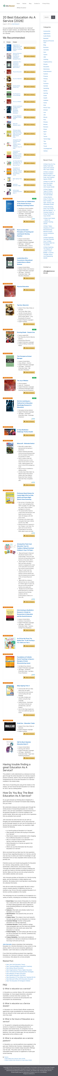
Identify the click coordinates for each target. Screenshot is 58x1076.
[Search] (53, 17)
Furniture (45, 83)
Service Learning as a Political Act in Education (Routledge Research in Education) (24, 404)
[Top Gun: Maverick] (9, 79)
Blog (30, 3)
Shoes (45, 129)
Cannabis (46, 49)
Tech (44, 134)
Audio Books (47, 36)
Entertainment (47, 71)
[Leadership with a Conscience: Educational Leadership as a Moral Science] (9, 64)
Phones (45, 122)
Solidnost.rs (32, 1073)
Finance (45, 76)
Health (45, 98)
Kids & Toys (46, 107)
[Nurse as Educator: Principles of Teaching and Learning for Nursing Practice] (9, 56)
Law (44, 112)
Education (46, 66)
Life (44, 115)
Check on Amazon (30, 47)
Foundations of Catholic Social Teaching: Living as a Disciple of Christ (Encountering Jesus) (25, 660)
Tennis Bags (46, 139)
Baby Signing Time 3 (23, 685)
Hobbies (45, 100)
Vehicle (45, 151)
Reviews (6, 1057)
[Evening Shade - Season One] (9, 86)
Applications (46, 33)
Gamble (45, 86)
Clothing (45, 59)
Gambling (46, 88)
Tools (44, 143)
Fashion (45, 74)
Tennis (45, 136)
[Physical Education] (9, 72)
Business (46, 47)
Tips (44, 141)
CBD (44, 57)
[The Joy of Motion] (9, 101)
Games (45, 90)
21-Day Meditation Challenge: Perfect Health (17, 117)
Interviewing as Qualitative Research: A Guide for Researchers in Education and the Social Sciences (25, 613)
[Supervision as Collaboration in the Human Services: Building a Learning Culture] (9, 47)
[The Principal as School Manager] (9, 94)
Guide (45, 95)
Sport (45, 131)
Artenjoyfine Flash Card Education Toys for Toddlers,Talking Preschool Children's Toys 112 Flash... (17, 144)
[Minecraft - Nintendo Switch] (9, 124)
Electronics (46, 69)
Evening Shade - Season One (26, 332)
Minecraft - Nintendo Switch (25, 443)
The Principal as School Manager (24, 357)
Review (24, 3)
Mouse (45, 117)
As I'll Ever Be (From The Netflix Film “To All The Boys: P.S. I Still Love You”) (26, 640)
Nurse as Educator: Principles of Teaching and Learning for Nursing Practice (17, 56)
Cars (44, 52)
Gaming (45, 93)
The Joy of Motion (17, 101)
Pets (44, 119)
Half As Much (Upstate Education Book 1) (17, 192)
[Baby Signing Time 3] (9, 179)
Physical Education (17, 71)
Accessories (46, 31)
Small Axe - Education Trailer (26, 723)
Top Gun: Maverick (17, 78)
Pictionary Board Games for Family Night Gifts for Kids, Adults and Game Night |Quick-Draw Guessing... (25, 496)
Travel (45, 146)
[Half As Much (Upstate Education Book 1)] (9, 191)
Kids (44, 105)
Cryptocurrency (47, 62)
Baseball (45, 38)
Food (44, 81)
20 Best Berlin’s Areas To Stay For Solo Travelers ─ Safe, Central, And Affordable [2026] (48, 200)
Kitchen (45, 110)
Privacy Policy (46, 3)
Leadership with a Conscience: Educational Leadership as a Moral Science (17, 64)
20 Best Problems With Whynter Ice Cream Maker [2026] (18, 1060)
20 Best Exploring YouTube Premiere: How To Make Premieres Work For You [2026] (48, 241)
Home (18, 3)
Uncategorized (47, 148)
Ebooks (45, 64)
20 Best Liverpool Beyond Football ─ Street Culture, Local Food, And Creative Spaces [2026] (49, 175)
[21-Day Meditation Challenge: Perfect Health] (9, 117)
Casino (45, 54)
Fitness (45, 78)
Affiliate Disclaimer (21, 7)
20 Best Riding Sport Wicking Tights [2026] (14, 1058)
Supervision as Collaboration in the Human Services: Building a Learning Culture (17, 47)
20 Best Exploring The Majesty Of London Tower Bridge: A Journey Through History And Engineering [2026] (48, 252)
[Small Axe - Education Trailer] (9, 185)
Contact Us (37, 3)
